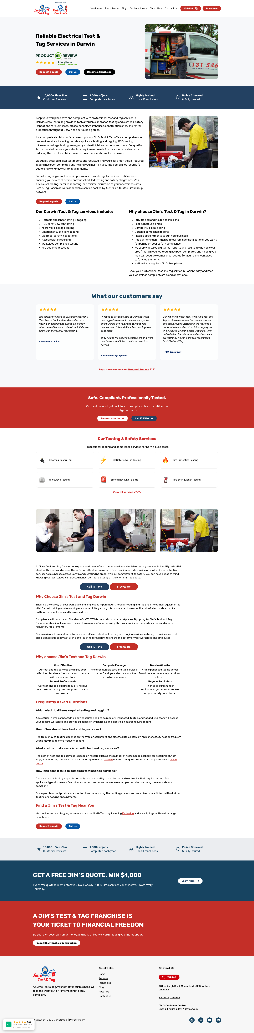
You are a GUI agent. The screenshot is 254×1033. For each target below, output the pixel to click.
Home (102, 974)
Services (103, 978)
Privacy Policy (77, 1020)
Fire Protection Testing (185, 460)
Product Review (138, 369)
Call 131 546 (142, 418)
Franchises (105, 982)
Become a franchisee (99, 71)
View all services (124, 492)
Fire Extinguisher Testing (187, 479)
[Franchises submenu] (118, 8)
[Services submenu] (101, 8)
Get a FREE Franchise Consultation (56, 943)
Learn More (188, 880)
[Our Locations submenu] (146, 8)
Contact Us (105, 996)
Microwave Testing (59, 479)
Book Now (212, 8)
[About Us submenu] (161, 8)
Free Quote (124, 586)
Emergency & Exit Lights (124, 479)
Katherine (128, 813)
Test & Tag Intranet (169, 997)
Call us (73, 71)
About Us (104, 991)
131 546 (188, 8)
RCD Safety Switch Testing (126, 460)
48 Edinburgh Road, (170, 986)
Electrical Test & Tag (60, 460)
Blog (101, 987)
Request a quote (48, 71)
